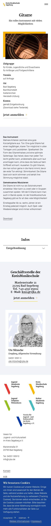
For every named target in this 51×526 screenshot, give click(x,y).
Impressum (36, 521)
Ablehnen (22, 518)
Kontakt (6, 471)
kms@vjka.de (31, 292)
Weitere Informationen (19, 521)
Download (7, 218)
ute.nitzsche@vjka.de (18, 361)
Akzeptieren (8, 518)
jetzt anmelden (13, 115)
